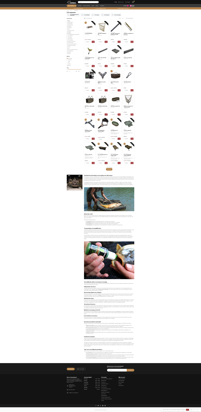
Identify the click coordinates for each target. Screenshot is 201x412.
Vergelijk (87, 41)
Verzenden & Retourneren (105, 397)
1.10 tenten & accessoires (71, 41)
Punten (92, 5)
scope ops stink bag (128, 57)
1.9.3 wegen (70, 37)
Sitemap (102, 400)
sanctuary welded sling (102, 106)
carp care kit (87, 81)
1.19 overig (68, 53)
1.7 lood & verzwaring (70, 30)
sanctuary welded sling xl (89, 107)
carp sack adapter (127, 81)
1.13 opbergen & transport (71, 45)
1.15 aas (68, 48)
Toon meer (109, 169)
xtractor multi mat (127, 130)
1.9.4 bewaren (70, 38)
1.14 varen (68, 46)
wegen (106, 300)
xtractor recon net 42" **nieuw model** (128, 107)
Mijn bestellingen (121, 380)
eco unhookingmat (88, 33)
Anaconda (69, 59)
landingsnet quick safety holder (88, 131)
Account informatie (122, 378)
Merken (97, 5)
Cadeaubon (80, 5)
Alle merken (70, 58)
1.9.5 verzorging (70, 39)
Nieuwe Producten (86, 5)
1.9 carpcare (76, 10)
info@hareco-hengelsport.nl (73, 392)
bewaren (105, 306)
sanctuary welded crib (115, 106)
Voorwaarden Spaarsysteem (106, 388)
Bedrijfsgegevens (104, 390)
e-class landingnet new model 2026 (89, 58)
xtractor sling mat (88, 154)
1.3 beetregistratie (70, 24)
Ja (187, 409)
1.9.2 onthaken (70, 35)
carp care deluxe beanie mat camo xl (115, 58)
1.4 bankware (69, 26)
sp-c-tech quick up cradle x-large (114, 155)
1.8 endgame (69, 31)
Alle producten (121, 385)
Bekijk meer (69, 65)
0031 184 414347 (72, 389)
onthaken (99, 295)
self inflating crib (114, 130)
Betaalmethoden (104, 395)
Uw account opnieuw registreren (106, 378)
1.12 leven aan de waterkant (71, 44)
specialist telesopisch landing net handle (115, 34)
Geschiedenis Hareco (104, 383)
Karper (71, 10)
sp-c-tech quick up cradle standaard (127, 155)
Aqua (69, 61)
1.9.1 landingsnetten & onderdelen (73, 34)
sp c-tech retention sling (115, 82)
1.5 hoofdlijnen (69, 27)
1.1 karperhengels (70, 22)
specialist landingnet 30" (102, 34)
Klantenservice (70, 368)
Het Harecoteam (104, 387)
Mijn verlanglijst (121, 382)
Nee (191, 409)
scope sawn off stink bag (102, 58)
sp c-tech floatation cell (102, 154)
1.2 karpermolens (69, 23)
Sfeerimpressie (103, 385)
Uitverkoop (102, 5)
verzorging (118, 311)
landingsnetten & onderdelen (103, 289)
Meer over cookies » (196, 409)
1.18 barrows (69, 52)
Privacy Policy (103, 393)
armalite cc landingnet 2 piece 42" (128, 34)
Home (68, 10)
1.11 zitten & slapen (70, 42)
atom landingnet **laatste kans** (101, 131)
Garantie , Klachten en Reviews (106, 398)
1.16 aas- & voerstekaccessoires (72, 49)
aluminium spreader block (102, 82)
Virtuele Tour (103, 382)
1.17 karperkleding (70, 50)
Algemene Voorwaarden (105, 392)
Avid (69, 62)
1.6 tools (68, 29)
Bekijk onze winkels (80, 368)
